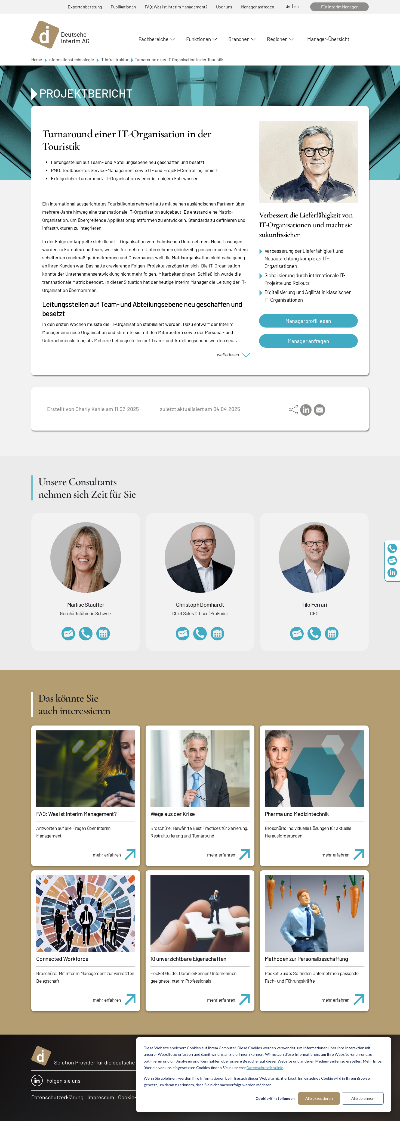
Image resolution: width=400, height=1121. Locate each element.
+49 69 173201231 (314, 633)
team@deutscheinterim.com (392, 560)
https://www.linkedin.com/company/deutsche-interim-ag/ (392, 573)
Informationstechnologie (71, 59)
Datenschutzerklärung (57, 1097)
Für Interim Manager (339, 6)
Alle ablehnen (362, 1098)
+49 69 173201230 (392, 548)
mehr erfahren (107, 855)
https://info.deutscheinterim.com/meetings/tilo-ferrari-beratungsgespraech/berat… (332, 633)
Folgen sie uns (64, 1080)
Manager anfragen (257, 6)
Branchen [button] (238, 39)
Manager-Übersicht (328, 39)
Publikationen (123, 6)
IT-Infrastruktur (114, 59)
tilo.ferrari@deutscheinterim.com (297, 633)
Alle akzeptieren (319, 1098)
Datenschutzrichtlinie (265, 1067)
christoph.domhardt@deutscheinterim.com (182, 633)
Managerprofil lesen (308, 320)
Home (36, 59)
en (296, 6)
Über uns (224, 6)
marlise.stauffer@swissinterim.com (68, 633)
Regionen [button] (277, 39)
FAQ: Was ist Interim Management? (176, 6)
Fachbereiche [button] (153, 39)
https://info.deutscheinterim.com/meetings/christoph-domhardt (217, 633)
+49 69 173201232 (200, 633)
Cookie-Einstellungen (275, 1098)
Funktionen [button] (198, 39)
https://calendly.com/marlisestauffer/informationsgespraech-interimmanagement (103, 633)
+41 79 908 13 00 (86, 633)
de (288, 6)
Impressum (100, 1097)
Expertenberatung (85, 6)
